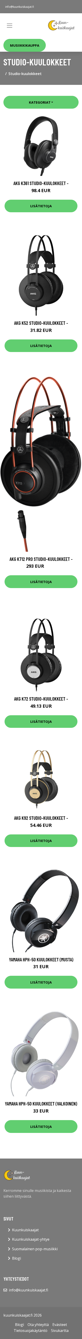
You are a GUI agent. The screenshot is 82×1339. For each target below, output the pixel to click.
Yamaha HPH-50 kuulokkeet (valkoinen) (41, 1103)
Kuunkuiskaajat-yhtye (30, 1239)
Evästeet (59, 1324)
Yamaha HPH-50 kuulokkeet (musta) (41, 959)
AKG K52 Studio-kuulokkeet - (41, 323)
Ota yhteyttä (38, 1324)
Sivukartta (60, 1330)
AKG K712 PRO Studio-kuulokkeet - (41, 559)
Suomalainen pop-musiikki (35, 1248)
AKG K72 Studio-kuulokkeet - (41, 699)
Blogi (16, 1258)
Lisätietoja (41, 206)
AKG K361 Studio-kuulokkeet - (41, 183)
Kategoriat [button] (40, 102)
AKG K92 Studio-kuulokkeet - (41, 818)
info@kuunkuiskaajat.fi (19, 7)
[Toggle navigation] (9, 25)
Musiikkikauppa (24, 45)
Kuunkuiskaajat (25, 1229)
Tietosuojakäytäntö (30, 1330)
